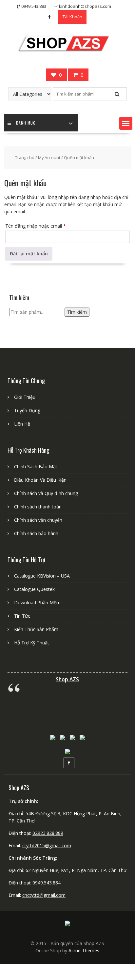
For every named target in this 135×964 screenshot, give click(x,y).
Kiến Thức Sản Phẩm (36, 629)
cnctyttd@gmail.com (44, 895)
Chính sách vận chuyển (38, 520)
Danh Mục (26, 123)
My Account (49, 157)
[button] (125, 123)
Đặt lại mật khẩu (29, 253)
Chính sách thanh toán (38, 507)
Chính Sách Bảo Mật (35, 466)
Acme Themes (83, 950)
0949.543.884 (46, 883)
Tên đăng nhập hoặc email (40, 226)
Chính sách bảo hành (36, 533)
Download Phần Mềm (37, 602)
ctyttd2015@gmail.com (46, 845)
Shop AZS (67, 679)
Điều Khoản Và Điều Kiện (40, 480)
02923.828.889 (47, 833)
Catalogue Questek (34, 589)
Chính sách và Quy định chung (46, 493)
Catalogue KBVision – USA (42, 576)
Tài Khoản (72, 17)
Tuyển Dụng (27, 410)
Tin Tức (22, 616)
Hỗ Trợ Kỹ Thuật (31, 643)
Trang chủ (24, 157)
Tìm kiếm (77, 312)
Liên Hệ (22, 424)
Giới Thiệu (24, 397)
